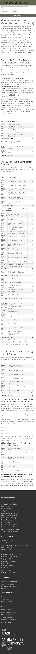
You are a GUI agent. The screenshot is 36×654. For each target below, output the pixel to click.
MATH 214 (3, 315)
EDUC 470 (3, 386)
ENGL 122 (13, 82)
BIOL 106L (2, 286)
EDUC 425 (3, 244)
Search (14, 11)
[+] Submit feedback (7, 622)
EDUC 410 (3, 240)
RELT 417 (2, 470)
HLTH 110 (3, 311)
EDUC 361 (3, 193)
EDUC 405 (3, 202)
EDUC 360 (3, 189)
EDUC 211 (3, 125)
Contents (18, 15)
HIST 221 (4, 298)
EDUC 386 (3, 232)
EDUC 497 (3, 257)
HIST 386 (4, 307)
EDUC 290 (3, 224)
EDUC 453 (3, 378)
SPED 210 (2, 134)
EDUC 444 (3, 249)
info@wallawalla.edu (7, 609)
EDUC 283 (3, 185)
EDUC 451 (3, 370)
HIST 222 (4, 304)
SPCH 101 (3, 328)
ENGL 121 (4, 82)
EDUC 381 (3, 449)
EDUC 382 (3, 197)
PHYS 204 (2, 324)
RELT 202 (2, 466)
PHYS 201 (2, 319)
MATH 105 (12, 95)
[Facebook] (2, 633)
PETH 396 (3, 265)
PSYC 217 (2, 129)
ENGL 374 (3, 290)
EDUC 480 (3, 391)
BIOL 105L (2, 279)
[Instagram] (5, 633)
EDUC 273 (3, 181)
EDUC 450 (3, 366)
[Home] (15, 4)
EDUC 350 (3, 228)
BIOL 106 (4, 283)
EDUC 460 (3, 382)
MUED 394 (3, 261)
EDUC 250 (3, 220)
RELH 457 (2, 462)
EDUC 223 (3, 214)
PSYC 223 (4, 216)
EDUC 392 (3, 236)
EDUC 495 (3, 253)
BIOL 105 (4, 275)
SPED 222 (2, 333)
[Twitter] (7, 633)
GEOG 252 (3, 294)
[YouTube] (9, 633)
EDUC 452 (3, 374)
